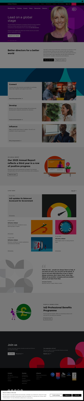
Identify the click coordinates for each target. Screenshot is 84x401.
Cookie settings (56, 395)
